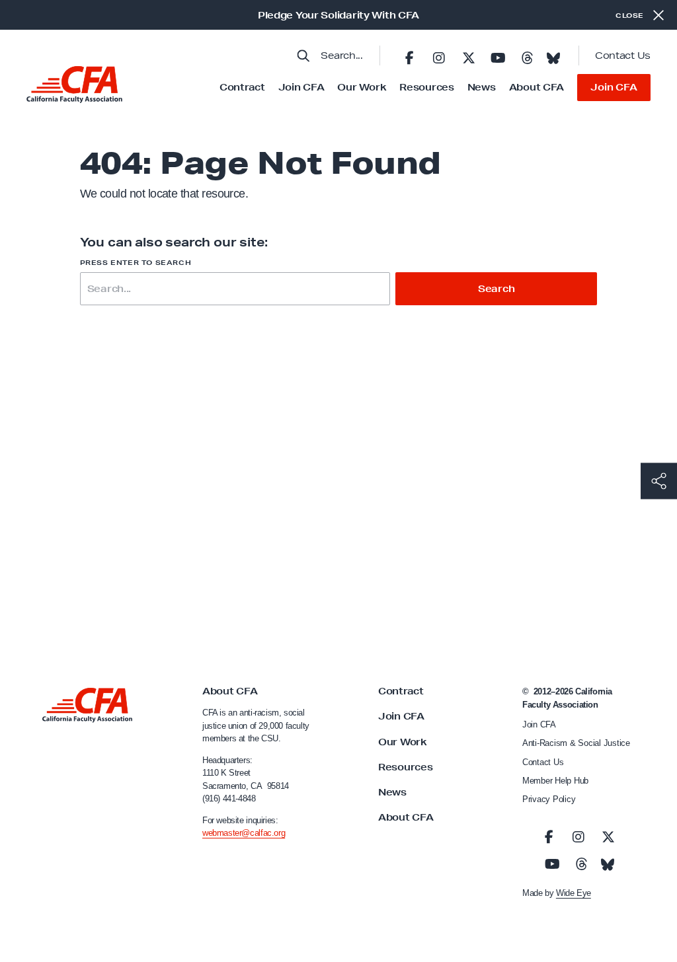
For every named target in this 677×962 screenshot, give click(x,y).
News (481, 87)
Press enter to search (136, 262)
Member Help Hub (555, 781)
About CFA (536, 87)
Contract (242, 87)
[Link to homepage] (74, 84)
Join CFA (301, 87)
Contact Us (623, 55)
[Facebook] (409, 55)
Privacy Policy (548, 799)
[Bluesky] (553, 54)
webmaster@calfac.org (243, 833)
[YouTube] (498, 55)
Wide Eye (573, 893)
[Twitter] (468, 55)
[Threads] (527, 55)
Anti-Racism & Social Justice (576, 743)
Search (496, 289)
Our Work (361, 87)
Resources (426, 87)
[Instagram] (439, 55)
